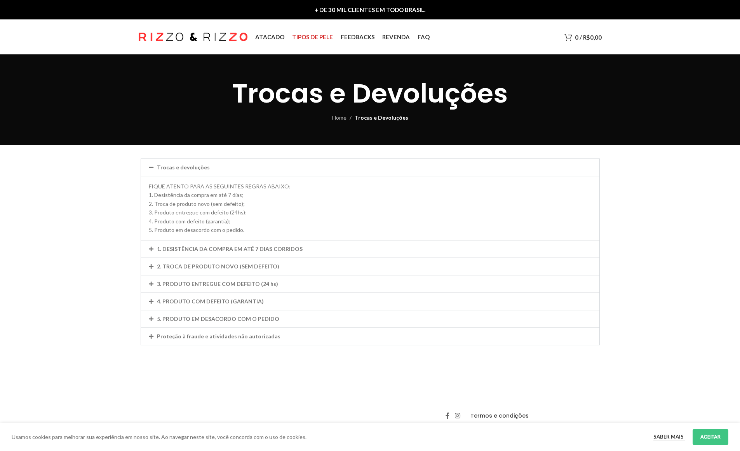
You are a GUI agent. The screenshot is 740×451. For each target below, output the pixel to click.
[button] (370, 167)
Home (339, 117)
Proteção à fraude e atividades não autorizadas (218, 336)
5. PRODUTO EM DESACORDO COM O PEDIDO (218, 318)
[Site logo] (193, 36)
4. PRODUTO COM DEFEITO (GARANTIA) (210, 301)
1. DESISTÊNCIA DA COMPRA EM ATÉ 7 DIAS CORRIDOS (230, 249)
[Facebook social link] (447, 415)
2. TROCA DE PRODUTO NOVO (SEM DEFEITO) (218, 266)
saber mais (669, 437)
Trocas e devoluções (183, 167)
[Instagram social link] (457, 415)
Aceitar (710, 437)
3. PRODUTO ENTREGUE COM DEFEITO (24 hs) (217, 283)
